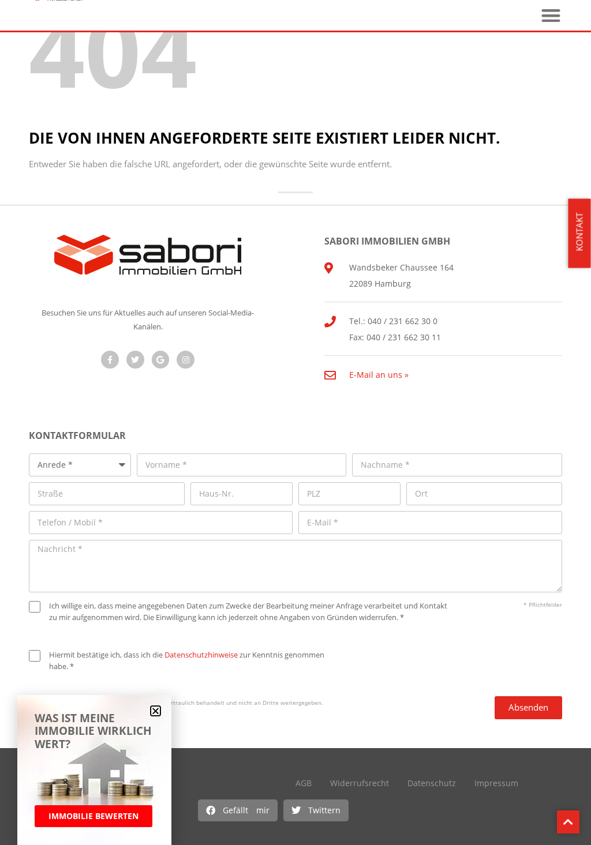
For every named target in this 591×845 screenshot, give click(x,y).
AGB (304, 783)
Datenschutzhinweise (201, 654)
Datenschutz (431, 783)
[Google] (161, 360)
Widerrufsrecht (359, 783)
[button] (238, 810)
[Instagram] (185, 360)
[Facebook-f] (110, 360)
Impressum (496, 783)
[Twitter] (135, 360)
